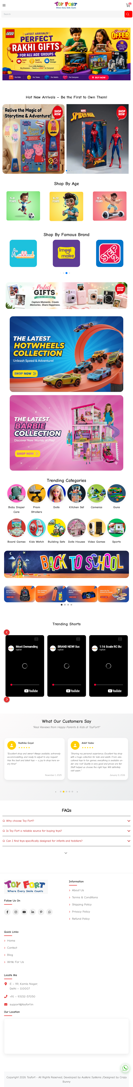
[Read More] (66, 853)
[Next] (7, 699)
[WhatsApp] (49, 912)
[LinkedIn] (32, 912)
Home (10, 940)
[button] (63, 170)
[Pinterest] (41, 912)
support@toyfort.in (21, 1004)
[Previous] (7, 632)
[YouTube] (24, 912)
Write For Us (15, 962)
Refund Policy (80, 919)
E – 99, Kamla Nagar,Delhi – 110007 (24, 986)
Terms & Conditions (84, 897)
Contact (11, 948)
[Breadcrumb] (4, 5)
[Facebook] (7, 912)
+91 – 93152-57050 (22, 996)
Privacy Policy (80, 911)
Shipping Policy (81, 904)
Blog (9, 955)
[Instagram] (15, 912)
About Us (77, 890)
